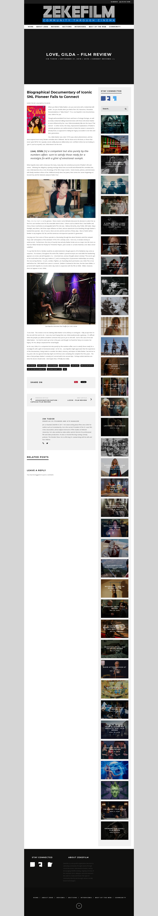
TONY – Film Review (115, 204)
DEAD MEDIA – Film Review (114, 244)
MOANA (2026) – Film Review (115, 365)
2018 (86, 59)
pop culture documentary (36, 369)
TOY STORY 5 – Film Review (114, 486)
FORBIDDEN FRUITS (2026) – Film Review (114, 748)
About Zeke (42, 27)
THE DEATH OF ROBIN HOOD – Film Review (114, 506)
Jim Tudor (51, 59)
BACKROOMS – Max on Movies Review (114, 587)
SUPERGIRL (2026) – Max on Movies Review (114, 466)
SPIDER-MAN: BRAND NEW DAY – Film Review (115, 264)
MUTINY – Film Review (114, 123)
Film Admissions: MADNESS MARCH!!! (114, 789)
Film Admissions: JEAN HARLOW (114, 304)
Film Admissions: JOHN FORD (114, 446)
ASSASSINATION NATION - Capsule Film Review (44, 401)
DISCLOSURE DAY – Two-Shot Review (115, 526)
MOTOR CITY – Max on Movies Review (114, 325)
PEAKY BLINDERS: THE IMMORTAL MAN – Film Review (114, 728)
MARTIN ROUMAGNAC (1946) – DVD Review (115, 163)
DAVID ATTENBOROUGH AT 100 (114, 668)
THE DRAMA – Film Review (114, 809)
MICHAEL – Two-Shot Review (114, 708)
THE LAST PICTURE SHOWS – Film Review (114, 143)
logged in (38, 475)
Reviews (55, 27)
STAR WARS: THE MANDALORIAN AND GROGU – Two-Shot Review (114, 627)
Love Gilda (75, 365)
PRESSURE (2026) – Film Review (114, 607)
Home (30, 27)
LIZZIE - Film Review (77, 400)
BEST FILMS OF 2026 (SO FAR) (114, 385)
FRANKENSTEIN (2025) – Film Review (115, 829)
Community (115, 27)
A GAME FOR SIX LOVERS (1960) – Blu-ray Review (115, 224)
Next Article (82, 398)
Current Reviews (101, 59)
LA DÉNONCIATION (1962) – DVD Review (114, 284)
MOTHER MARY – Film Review (115, 769)
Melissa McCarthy (87, 365)
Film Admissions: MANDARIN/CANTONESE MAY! (115, 567)
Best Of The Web (97, 27)
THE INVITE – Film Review (115, 405)
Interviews (80, 27)
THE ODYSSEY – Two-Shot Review (115, 345)
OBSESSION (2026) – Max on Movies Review (114, 647)
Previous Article (41, 398)
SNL (65, 369)
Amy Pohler (31, 365)
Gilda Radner (53, 365)
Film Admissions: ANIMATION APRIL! (115, 688)
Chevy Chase (42, 365)
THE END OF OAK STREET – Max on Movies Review (114, 183)
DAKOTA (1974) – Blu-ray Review (115, 547)
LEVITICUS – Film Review (115, 426)
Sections (67, 27)
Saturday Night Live (54, 369)
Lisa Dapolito (64, 365)
